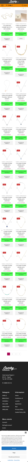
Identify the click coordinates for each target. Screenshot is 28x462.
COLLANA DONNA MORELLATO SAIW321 (21, 233)
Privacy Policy (17, 460)
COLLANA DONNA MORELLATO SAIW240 (7, 199)
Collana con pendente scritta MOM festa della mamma (21, 27)
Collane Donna (9, 23)
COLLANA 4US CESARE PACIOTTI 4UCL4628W (7, 27)
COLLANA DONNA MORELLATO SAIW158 (7, 165)
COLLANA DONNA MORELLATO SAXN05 (21, 267)
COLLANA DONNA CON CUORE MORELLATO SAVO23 (21, 62)
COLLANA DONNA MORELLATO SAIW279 (7, 233)
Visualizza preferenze (14, 457)
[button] (25, 432)
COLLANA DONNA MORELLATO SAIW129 (7, 131)
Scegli (21, 38)
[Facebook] (6, 5)
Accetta (14, 448)
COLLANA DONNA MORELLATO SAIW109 (21, 97)
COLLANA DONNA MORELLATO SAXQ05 (7, 301)
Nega (14, 452)
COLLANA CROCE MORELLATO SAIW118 (7, 61)
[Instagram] (8, 5)
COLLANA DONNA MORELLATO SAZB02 (21, 334)
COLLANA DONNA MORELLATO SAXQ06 (21, 301)
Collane (3, 23)
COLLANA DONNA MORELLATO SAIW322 (7, 267)
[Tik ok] (12, 5)
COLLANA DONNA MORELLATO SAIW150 (21, 131)
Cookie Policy (10, 460)
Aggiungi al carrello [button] (7, 39)
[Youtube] (10, 5)
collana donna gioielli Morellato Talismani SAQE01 (7, 97)
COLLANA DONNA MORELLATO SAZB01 (7, 334)
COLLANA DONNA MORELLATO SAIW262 (21, 199)
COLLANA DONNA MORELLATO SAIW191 (21, 165)
